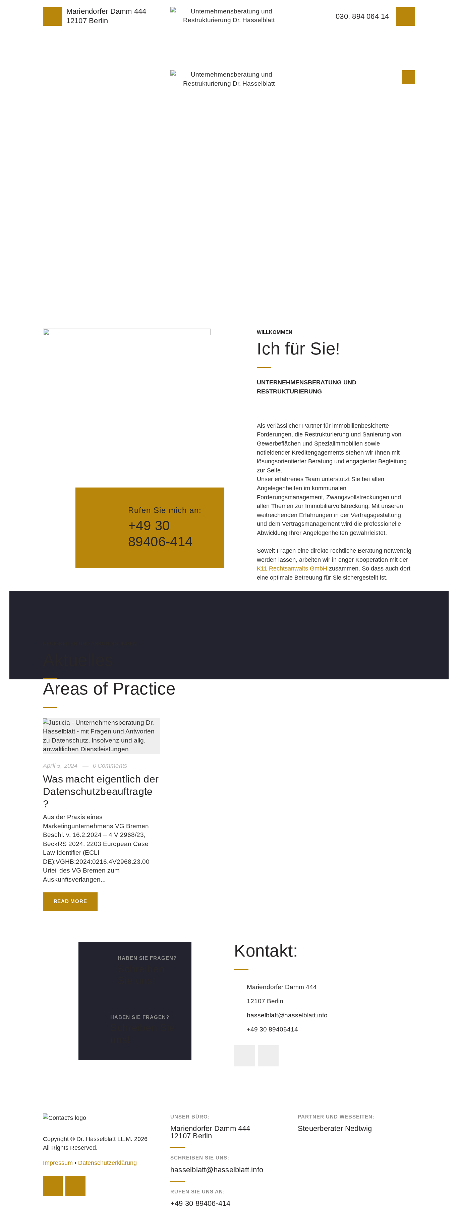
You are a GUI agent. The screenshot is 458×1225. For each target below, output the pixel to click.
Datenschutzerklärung (107, 1162)
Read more (70, 901)
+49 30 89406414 (272, 1029)
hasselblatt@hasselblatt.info (287, 1015)
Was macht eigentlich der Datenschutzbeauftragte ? (101, 791)
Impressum (58, 1162)
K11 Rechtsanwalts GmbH (292, 568)
